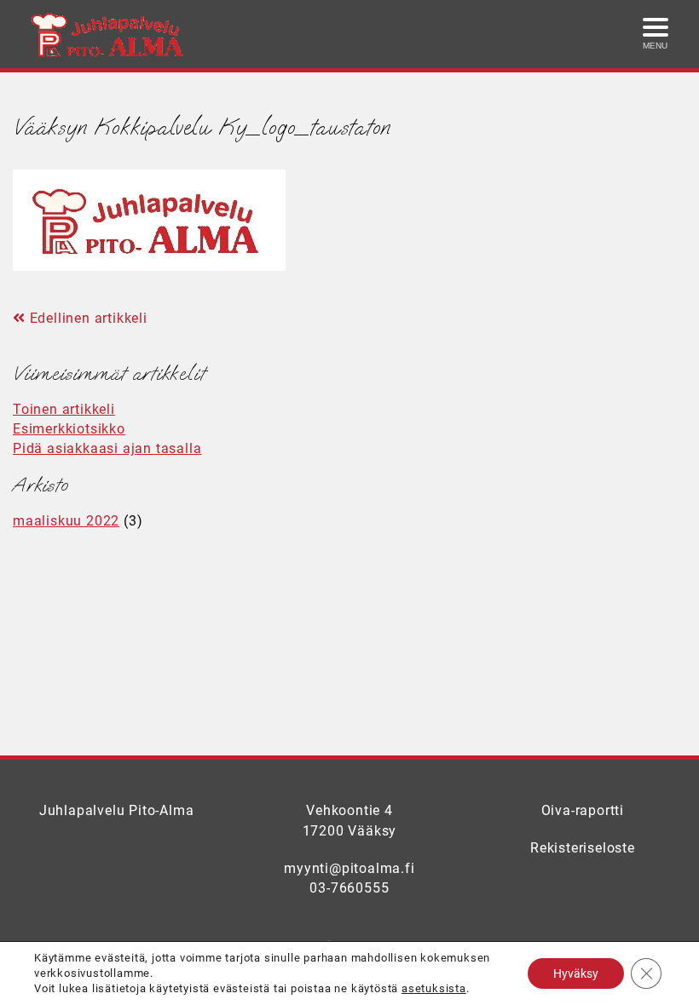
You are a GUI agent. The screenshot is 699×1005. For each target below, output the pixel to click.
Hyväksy (575, 973)
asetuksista (433, 988)
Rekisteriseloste (582, 848)
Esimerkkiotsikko (69, 429)
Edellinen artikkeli (86, 318)
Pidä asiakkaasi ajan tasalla (107, 448)
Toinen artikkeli (64, 409)
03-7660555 (349, 888)
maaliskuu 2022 (66, 521)
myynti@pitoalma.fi (349, 868)
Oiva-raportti (582, 810)
